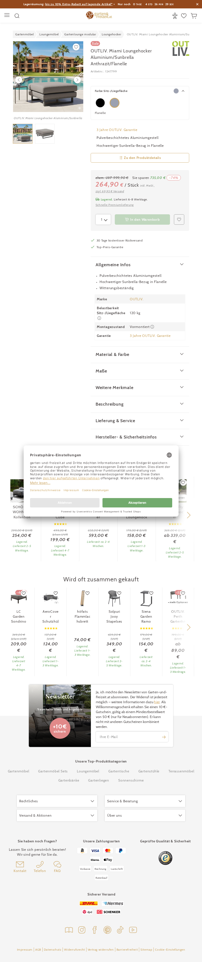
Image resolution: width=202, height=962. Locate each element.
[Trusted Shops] (165, 858)
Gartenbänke (68, 780)
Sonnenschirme (131, 780)
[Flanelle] (114, 102)
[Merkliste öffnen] (184, 16)
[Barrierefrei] (175, 16)
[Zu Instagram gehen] (82, 930)
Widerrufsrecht (74, 949)
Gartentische (118, 771)
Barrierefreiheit (127, 949)
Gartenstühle (149, 771)
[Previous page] (18, 79)
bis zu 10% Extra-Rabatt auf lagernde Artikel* (79, 4)
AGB (38, 949)
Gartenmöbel (18, 771)
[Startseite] (99, 16)
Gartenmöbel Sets (53, 771)
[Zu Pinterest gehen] (107, 930)
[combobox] (103, 219)
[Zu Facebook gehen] (95, 930)
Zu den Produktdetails (142, 157)
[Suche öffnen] (17, 16)
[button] (188, 515)
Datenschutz (53, 949)
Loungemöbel (88, 771)
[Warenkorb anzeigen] (194, 16)
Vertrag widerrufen (101, 949)
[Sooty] (100, 102)
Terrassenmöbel (181, 771)
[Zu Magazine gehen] (69, 930)
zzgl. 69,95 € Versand (110, 191)
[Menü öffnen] (7, 15)
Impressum (25, 949)
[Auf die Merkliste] (183, 482)
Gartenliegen (98, 780)
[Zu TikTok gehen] (120, 930)
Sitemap (146, 949)
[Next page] (77, 79)
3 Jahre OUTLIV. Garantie (117, 130)
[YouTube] (133, 930)
